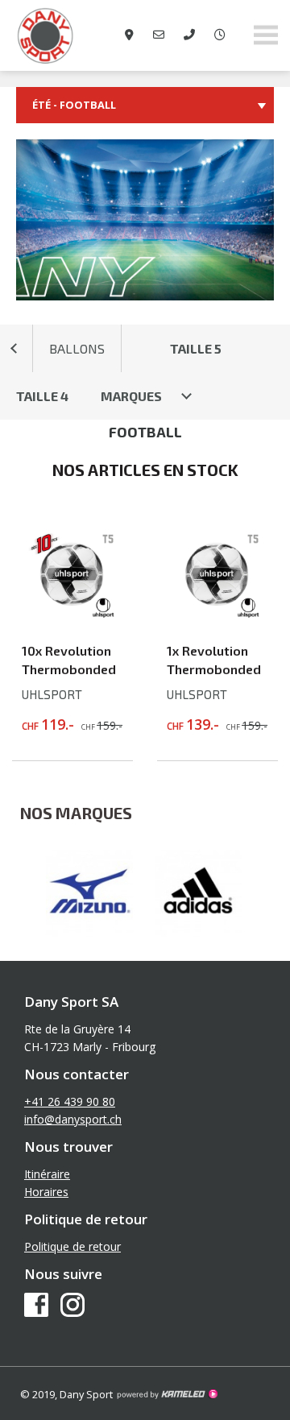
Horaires (46, 1191)
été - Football (74, 104)
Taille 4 (42, 396)
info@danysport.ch (73, 1119)
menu (266, 35)
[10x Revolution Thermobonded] (72, 614)
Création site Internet (167, 1394)
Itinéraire (47, 1174)
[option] (90, 893)
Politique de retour (72, 1246)
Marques (131, 396)
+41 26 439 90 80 (69, 1101)
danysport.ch (80, 35)
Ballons (77, 348)
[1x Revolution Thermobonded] (217, 614)
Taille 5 (196, 348)
